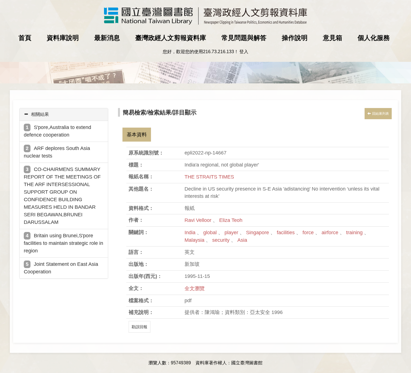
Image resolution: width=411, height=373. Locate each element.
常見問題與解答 (243, 37)
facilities (286, 232)
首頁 (24, 37)
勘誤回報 (139, 327)
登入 (243, 51)
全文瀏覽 (195, 288)
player (232, 232)
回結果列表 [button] (380, 114)
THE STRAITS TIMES (209, 177)
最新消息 (107, 37)
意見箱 (332, 37)
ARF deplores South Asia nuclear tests (57, 152)
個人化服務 (374, 37)
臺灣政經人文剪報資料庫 (170, 37)
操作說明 (295, 37)
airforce (331, 232)
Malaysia (195, 240)
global (210, 232)
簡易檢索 (134, 112)
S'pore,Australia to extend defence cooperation (57, 131)
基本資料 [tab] (137, 134)
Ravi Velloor (198, 220)
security (221, 240)
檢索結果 (159, 112)
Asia (242, 240)
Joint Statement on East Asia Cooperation (61, 268)
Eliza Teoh (230, 220)
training (355, 232)
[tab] (64, 114)
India (191, 232)
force (309, 232)
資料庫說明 (63, 37)
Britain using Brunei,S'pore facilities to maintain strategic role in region (63, 243)
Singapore (258, 232)
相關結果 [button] (40, 114)
